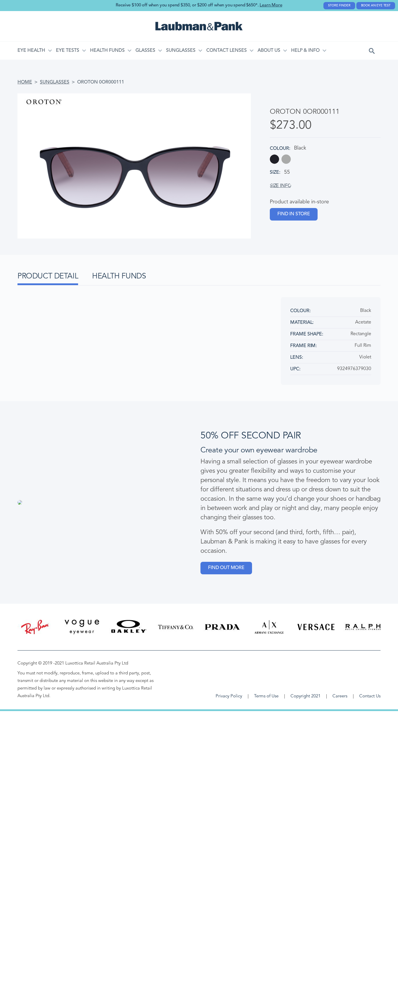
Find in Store (293, 214)
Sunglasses (181, 50)
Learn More (271, 5)
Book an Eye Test (375, 5)
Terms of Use (266, 696)
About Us (269, 50)
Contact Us (370, 696)
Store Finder (339, 5)
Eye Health (31, 50)
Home (24, 82)
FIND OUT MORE (226, 568)
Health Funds (107, 50)
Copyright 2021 (305, 696)
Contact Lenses (226, 50)
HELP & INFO (305, 50)
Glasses (145, 50)
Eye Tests (67, 50)
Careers (339, 696)
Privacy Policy (229, 696)
